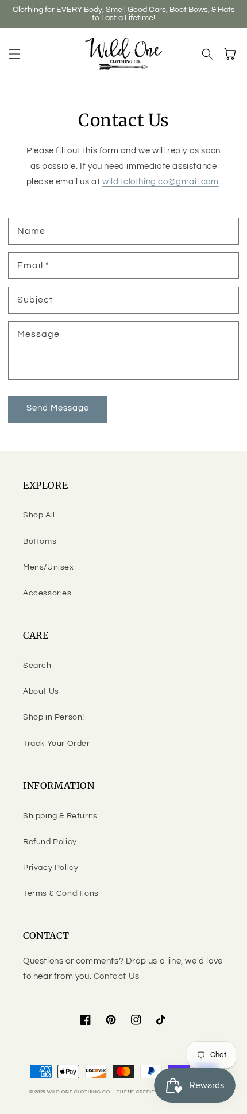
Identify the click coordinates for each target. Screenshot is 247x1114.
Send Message (57, 408)
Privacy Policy (50, 868)
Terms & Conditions (61, 893)
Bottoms (39, 541)
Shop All (39, 515)
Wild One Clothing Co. (79, 1091)
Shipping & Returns (60, 816)
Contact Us (117, 976)
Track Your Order (56, 744)
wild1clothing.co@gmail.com (160, 181)
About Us (41, 691)
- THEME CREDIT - (136, 1091)
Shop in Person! (53, 717)
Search (37, 666)
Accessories (47, 593)
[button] (14, 54)
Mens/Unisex (48, 567)
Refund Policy (50, 842)
